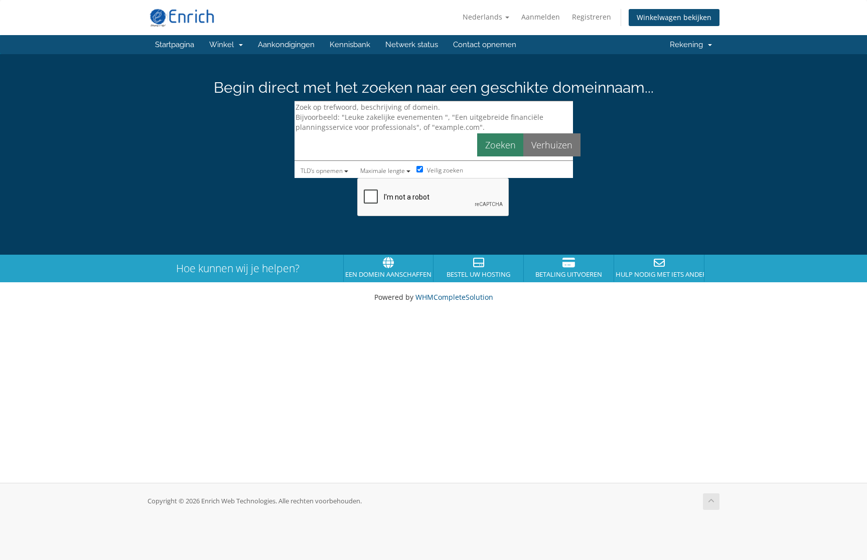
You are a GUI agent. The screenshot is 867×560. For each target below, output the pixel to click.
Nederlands (483, 17)
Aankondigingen (286, 44)
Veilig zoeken (444, 170)
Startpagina (174, 44)
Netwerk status (411, 44)
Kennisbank (350, 44)
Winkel (223, 44)
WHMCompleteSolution (454, 297)
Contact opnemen (484, 44)
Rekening (688, 44)
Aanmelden (540, 17)
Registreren (591, 17)
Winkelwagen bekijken (674, 17)
